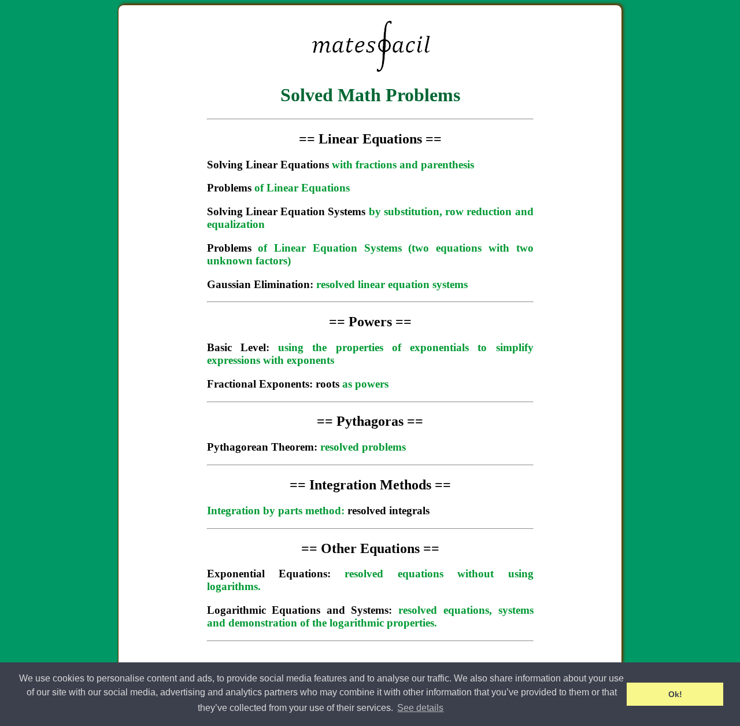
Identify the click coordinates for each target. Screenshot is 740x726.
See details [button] (420, 708)
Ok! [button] (675, 694)
